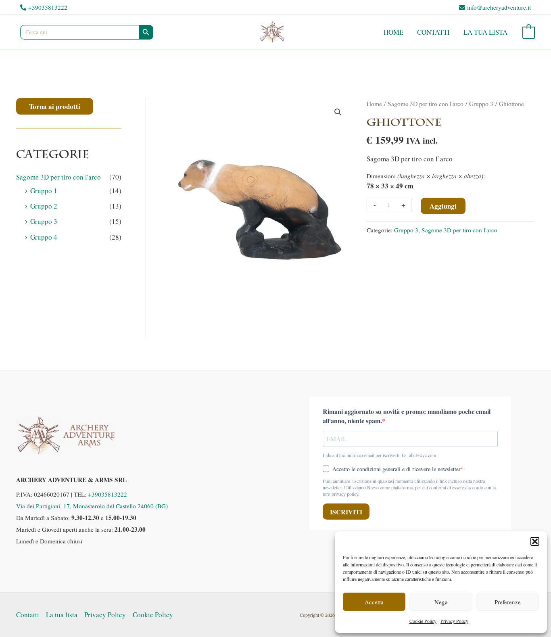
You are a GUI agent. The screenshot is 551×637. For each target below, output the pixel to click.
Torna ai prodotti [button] (54, 106)
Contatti (433, 32)
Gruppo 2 (43, 206)
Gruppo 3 (43, 221)
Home (393, 32)
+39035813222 (107, 494)
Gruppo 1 (43, 190)
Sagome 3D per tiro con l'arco (58, 177)
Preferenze (508, 602)
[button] (535, 541)
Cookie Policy (422, 621)
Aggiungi (443, 206)
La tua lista (485, 32)
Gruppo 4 (43, 237)
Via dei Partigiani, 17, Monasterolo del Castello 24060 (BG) (92, 506)
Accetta (374, 602)
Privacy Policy (454, 621)
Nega (441, 602)
